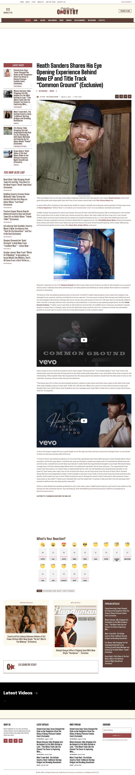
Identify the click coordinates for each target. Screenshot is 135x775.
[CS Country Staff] (38, 97)
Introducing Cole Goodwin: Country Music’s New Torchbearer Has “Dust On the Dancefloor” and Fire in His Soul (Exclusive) (18, 230)
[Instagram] (11, 741)
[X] (121, 96)
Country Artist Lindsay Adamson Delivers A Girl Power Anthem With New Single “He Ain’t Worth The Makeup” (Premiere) (26, 639)
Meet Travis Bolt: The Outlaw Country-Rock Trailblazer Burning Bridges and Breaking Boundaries (22, 116)
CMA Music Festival (20, 146)
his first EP (56, 285)
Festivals (7, 248)
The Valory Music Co (104, 200)
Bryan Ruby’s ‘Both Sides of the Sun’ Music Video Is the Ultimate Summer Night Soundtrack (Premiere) (21, 156)
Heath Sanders (68, 591)
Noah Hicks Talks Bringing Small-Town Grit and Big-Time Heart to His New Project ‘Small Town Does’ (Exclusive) (18, 183)
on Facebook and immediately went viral (79, 208)
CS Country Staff (52, 97)
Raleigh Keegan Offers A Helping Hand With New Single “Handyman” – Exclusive (75, 651)
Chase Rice (73, 225)
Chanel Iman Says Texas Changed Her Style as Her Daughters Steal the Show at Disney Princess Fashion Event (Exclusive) (23, 77)
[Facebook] (117, 96)
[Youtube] (21, 741)
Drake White (83, 225)
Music (16, 123)
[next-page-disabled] (129, 701)
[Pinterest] (125, 96)
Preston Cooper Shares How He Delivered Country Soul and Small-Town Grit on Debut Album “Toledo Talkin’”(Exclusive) (18, 215)
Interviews (17, 86)
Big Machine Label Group (52, 591)
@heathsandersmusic (45, 491)
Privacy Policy (123, 740)
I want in (115, 735)
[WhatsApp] (129, 96)
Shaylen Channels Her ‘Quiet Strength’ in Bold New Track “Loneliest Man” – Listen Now (16, 243)
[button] (108, 20)
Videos (16, 165)
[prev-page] (5, 701)
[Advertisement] (67, 42)
